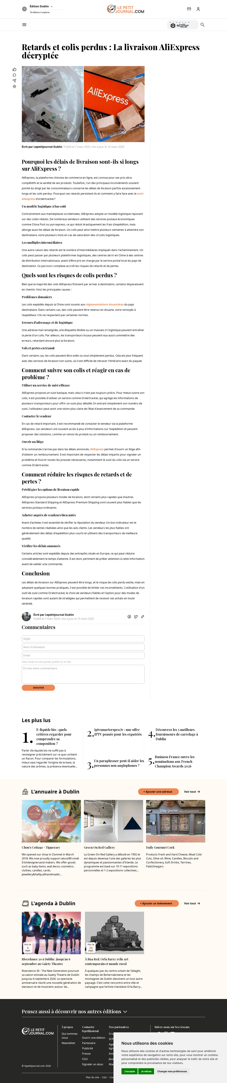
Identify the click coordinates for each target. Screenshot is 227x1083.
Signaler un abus (92, 1064)
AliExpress (97, 449)
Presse (86, 1053)
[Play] (194, 24)
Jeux (111, 1059)
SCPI (111, 1039)
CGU (85, 1059)
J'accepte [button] (129, 1071)
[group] (194, 24)
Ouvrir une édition (93, 1038)
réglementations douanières (105, 304)
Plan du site (93, 1077)
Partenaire (88, 1043)
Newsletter (68, 1043)
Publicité (87, 1048)
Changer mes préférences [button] (172, 1071)
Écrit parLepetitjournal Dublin (42, 147)
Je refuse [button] (146, 1071)
